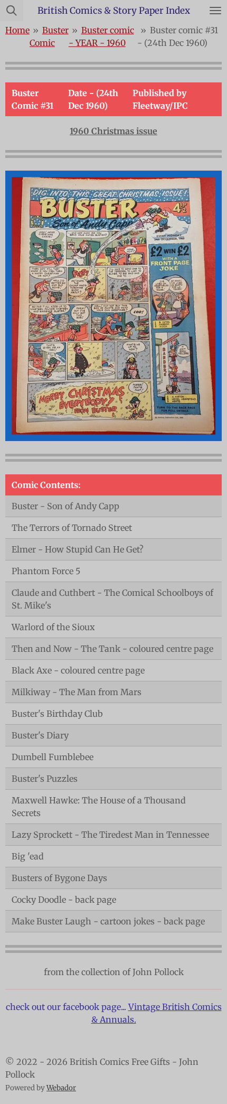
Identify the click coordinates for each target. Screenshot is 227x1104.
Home (17, 30)
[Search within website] (11, 10)
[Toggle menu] (215, 10)
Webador (61, 1087)
